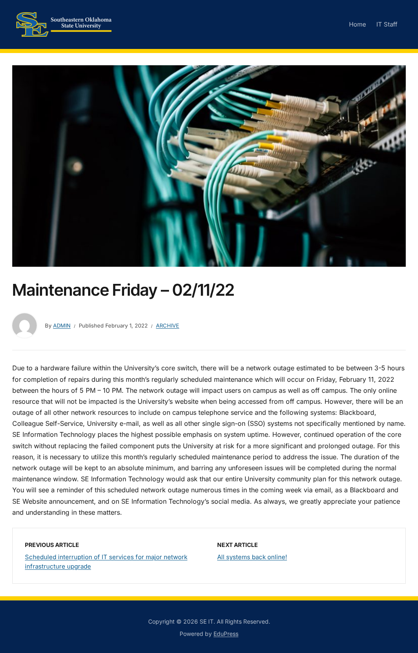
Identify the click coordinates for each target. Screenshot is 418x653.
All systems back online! (252, 557)
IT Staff (387, 24)
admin (62, 325)
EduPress (225, 633)
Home (357, 24)
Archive (167, 325)
